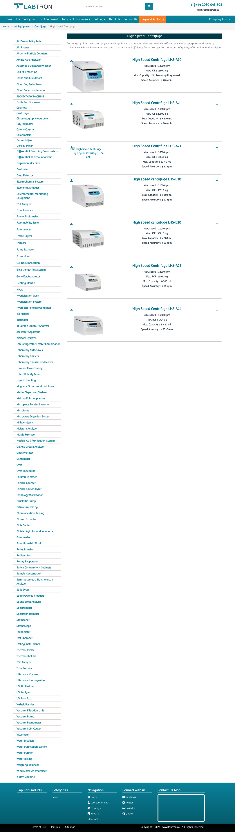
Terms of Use (38, 826)
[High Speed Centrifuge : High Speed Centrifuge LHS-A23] (88, 282)
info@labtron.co (210, 9)
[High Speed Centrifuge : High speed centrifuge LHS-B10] (88, 195)
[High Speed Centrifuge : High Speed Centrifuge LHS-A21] (88, 152)
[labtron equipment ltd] (33, 5)
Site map (70, 826)
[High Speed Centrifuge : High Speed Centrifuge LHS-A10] (88, 76)
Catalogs (99, 19)
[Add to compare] (217, 61)
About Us (114, 19)
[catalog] (71, 61)
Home (8, 19)
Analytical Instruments (76, 19)
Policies (55, 826)
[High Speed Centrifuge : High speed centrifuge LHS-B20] (88, 238)
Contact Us (130, 19)
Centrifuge (40, 26)
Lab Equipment (48, 19)
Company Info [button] (218, 19)
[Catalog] (71, 61)
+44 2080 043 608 (209, 5)
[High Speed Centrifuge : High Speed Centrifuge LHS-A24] (88, 325)
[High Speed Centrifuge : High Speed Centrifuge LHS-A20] (88, 119)
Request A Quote (152, 19)
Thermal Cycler (25, 19)
